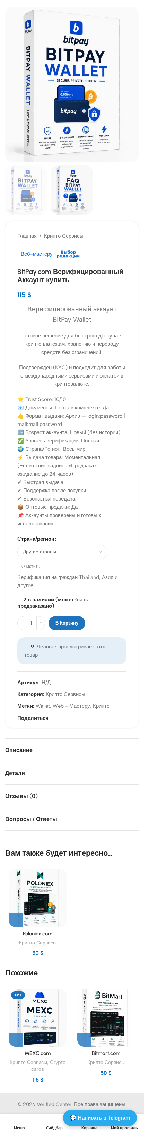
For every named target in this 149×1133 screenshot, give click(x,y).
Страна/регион (35, 539)
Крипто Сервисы (64, 236)
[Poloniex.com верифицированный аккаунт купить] (38, 898)
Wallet (43, 706)
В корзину (66, 623)
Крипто (101, 706)
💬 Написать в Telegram (100, 1118)
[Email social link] (53, 718)
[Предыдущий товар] (106, 236)
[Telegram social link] (61, 718)
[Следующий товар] (122, 236)
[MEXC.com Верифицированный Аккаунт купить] (38, 1018)
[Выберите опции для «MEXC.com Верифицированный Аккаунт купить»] (16, 1040)
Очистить (30, 566)
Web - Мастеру (71, 706)
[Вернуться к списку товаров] (114, 236)
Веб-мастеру (37, 254)
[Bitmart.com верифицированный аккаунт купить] (106, 1018)
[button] (12, 85)
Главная (27, 236)
